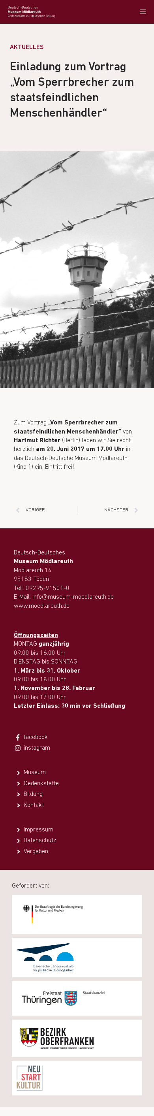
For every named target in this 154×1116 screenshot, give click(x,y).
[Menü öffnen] (142, 12)
